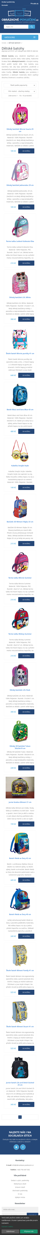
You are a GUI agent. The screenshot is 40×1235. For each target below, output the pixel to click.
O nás (20, 1194)
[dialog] (20, 1225)
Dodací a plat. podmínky (20, 1180)
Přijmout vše (28, 1231)
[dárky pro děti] (20, 23)
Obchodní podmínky (20, 1190)
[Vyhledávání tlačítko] (31, 27)
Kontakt (5, 5)
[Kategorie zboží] (34, 37)
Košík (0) (35, 4)
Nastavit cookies (7, 1226)
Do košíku (26, 151)
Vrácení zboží (20, 1187)
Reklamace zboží (20, 1184)
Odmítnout (10, 1231)
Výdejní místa (20, 1197)
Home (4, 43)
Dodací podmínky (8, 2)
